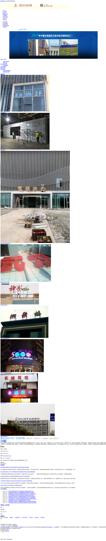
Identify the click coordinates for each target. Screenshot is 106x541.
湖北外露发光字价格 (4, 282)
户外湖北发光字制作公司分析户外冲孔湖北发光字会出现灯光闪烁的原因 (16, 480)
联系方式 (5, 19)
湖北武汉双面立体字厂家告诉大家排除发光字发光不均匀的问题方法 (15, 476)
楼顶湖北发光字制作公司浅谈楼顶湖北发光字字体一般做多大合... (22, 493)
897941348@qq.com (7, 455)
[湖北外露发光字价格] (25, 281)
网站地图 (2, 1)
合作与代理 (5, 16)
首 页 (4, 10)
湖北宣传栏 (2, 69)
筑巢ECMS (7, 530)
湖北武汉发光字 (3, 304)
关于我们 (5, 11)
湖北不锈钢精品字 (7, 70)
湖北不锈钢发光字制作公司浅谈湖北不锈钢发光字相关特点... (21, 495)
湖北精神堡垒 (3, 66)
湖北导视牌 (5, 65)
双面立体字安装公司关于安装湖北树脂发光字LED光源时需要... (22, 497)
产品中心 (5, 18)
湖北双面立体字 (6, 71)
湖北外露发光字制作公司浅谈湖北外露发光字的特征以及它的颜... (22, 502)
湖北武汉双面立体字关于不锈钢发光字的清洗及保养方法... (21, 491)
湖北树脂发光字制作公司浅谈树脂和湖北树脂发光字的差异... (21, 492)
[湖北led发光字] (19, 402)
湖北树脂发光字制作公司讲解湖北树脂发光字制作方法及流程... (22, 496)
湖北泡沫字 (5, 24)
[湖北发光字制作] (27, 435)
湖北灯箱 (5, 26)
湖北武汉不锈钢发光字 (5, 243)
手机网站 (42, 517)
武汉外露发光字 (3, 527)
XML (6, 1)
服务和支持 (5, 14)
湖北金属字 (5, 23)
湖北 (8, 529)
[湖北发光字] (25, 111)
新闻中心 (5, 13)
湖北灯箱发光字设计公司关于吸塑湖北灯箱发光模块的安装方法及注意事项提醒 (17, 471)
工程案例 (5, 15)
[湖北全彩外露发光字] (24, 337)
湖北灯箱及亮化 (3, 64)
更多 (1, 59)
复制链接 (15, 525)
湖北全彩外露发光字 (4, 338)
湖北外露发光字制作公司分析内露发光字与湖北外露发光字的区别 (14, 467)
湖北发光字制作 (3, 436)
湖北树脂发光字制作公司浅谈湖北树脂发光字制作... (19, 500)
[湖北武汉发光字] (19, 304)
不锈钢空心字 (22, 527)
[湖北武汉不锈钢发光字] (35, 242)
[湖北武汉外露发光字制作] (22, 371)
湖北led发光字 (3, 403)
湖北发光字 (2, 112)
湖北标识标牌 (6, 25)
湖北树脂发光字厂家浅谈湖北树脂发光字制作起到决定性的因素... (22, 498)
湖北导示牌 (2, 68)
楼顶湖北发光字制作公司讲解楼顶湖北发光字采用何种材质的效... (22, 501)
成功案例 (2, 74)
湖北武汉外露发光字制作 (5, 372)
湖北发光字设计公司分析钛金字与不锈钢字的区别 (11, 485)
